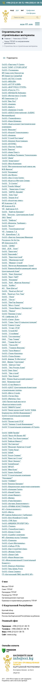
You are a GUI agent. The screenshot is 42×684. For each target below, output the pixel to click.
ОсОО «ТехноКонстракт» (13, 529)
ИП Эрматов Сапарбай (12, 76)
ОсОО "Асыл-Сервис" (11, 455)
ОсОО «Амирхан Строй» (12, 110)
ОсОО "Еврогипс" (10, 251)
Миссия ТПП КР (8, 586)
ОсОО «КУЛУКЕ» (9, 144)
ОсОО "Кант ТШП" (10, 277)
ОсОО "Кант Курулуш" (12, 274)
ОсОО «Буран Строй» (11, 532)
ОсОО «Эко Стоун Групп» (13, 178)
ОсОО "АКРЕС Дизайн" (12, 192)
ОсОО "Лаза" (8, 297)
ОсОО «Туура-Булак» (11, 356)
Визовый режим (8, 613)
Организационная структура (13, 598)
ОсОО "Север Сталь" (11, 325)
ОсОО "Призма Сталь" (12, 314)
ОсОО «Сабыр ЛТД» (11, 546)
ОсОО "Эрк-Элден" (10, 376)
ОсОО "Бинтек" (8, 149)
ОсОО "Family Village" (11, 186)
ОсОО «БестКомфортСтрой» (15, 518)
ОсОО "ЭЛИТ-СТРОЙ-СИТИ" (14, 67)
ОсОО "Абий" (8, 452)
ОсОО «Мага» (8, 512)
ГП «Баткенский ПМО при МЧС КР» (17, 574)
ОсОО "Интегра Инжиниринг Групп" (18, 266)
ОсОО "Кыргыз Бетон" (12, 291)
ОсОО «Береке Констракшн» (15, 141)
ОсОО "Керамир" (10, 280)
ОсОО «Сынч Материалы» (13, 543)
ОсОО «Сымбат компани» (13, 535)
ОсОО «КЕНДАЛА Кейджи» (14, 93)
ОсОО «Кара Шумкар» (12, 121)
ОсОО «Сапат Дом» (10, 319)
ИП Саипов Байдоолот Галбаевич (17, 515)
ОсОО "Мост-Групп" (11, 305)
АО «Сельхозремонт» (11, 509)
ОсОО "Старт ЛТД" (11, 328)
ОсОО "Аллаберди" (11, 464)
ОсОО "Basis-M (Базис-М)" (14, 435)
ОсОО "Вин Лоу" (9, 101)
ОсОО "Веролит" (9, 130)
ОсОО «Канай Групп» (11, 492)
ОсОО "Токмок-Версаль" (13, 348)
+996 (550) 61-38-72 (33, 3)
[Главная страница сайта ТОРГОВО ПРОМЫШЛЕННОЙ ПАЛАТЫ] (5, 16)
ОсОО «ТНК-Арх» (9, 520)
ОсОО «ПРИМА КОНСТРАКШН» (16, 506)
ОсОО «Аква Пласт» (11, 152)
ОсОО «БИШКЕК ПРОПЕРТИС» (15, 523)
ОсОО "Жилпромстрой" (13, 260)
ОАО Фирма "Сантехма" (13, 362)
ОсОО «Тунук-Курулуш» (12, 353)
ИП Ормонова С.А (10, 98)
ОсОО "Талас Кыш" (11, 450)
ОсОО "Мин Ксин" (10, 469)
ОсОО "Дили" (8, 158)
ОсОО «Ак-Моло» (10, 175)
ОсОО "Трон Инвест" (11, 350)
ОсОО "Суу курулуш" (11, 336)
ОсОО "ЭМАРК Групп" (11, 407)
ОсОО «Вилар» (8, 498)
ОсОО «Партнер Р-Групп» (13, 64)
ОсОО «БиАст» (8, 107)
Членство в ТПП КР (20, 39)
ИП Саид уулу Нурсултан (13, 73)
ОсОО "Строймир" (10, 333)
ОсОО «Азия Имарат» (11, 495)
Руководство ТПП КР (10, 595)
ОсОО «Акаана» (9, 135)
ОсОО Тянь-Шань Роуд (12, 569)
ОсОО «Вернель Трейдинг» (14, 223)
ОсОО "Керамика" (10, 172)
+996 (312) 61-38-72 (15, 3)
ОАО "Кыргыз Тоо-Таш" (13, 294)
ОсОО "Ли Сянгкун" (10, 444)
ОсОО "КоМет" (9, 285)
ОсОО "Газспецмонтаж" (13, 229)
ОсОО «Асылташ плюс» (12, 200)
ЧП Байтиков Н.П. (10, 209)
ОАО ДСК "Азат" (10, 249)
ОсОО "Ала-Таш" (10, 195)
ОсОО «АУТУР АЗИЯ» (11, 84)
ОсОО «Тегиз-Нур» (10, 396)
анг (22, 10)
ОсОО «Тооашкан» (10, 70)
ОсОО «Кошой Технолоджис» (15, 132)
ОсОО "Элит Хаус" (10, 370)
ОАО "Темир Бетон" (11, 342)
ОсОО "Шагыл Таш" (11, 365)
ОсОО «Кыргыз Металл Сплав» (16, 181)
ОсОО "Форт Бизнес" (11, 461)
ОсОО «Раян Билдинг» (12, 501)
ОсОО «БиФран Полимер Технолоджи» (19, 155)
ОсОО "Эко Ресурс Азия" (13, 367)
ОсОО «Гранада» (9, 540)
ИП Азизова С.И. (9, 203)
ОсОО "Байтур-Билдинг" (13, 212)
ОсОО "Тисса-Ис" (10, 345)
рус (17, 10)
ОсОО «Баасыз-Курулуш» (13, 566)
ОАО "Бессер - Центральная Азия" (18, 215)
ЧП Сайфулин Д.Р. (10, 317)
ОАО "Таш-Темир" (11, 339)
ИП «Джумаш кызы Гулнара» (15, 537)
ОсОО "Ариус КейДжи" (12, 472)
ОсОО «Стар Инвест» (11, 384)
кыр (12, 10)
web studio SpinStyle (20, 681)
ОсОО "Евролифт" (10, 254)
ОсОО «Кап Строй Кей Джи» (14, 549)
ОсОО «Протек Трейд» (12, 147)
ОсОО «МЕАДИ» (9, 81)
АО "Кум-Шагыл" (10, 288)
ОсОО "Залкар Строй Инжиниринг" (18, 424)
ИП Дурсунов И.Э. (10, 243)
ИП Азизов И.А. (9, 206)
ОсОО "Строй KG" (10, 331)
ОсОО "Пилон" (9, 311)
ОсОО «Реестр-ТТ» (10, 90)
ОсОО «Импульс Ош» (11, 399)
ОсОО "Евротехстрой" (12, 257)
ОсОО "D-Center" (10, 183)
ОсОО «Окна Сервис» (11, 571)
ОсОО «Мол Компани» (12, 164)
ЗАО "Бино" (7, 217)
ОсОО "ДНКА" (8, 246)
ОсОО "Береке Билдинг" (13, 484)
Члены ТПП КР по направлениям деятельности (16, 42)
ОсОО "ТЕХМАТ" (9, 481)
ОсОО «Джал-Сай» (10, 554)
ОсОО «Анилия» (9, 104)
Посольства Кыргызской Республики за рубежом (21, 616)
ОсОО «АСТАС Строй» (12, 79)
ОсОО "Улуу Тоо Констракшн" (15, 438)
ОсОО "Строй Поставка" (13, 138)
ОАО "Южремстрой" (11, 382)
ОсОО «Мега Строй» (11, 393)
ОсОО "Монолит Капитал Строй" (16, 447)
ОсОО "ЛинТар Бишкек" (13, 302)
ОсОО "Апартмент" (11, 161)
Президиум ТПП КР (9, 592)
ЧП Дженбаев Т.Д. (11, 234)
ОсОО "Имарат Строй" (12, 263)
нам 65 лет (26, 24)
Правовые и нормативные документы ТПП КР (19, 601)
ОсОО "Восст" (8, 226)
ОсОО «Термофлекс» (11, 118)
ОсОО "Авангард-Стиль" (13, 189)
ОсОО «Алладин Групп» (12, 489)
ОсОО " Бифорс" (9, 220)
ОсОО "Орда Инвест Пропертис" (17, 308)
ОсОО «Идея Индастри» (13, 557)
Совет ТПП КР (7, 589)
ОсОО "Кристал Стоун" (12, 458)
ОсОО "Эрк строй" (10, 373)
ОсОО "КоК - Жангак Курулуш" (16, 283)
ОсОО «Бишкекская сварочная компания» (21, 486)
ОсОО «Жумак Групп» (11, 552)
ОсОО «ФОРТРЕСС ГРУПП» (14, 87)
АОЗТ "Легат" (8, 300)
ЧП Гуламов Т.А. (9, 232)
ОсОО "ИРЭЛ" (8, 467)
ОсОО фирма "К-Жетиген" (14, 359)
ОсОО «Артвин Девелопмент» (15, 503)
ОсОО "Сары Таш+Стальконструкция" (19, 322)
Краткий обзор (7, 610)
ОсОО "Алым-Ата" (10, 198)
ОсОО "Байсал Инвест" (12, 441)
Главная (7, 39)
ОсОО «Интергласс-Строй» (14, 96)
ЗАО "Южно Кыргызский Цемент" (17, 379)
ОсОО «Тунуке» (9, 526)
